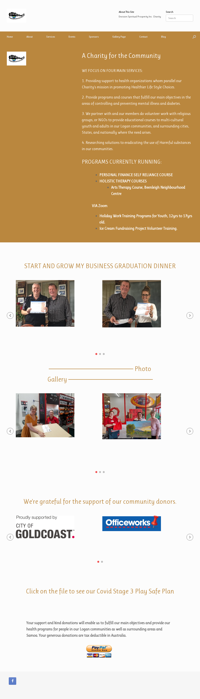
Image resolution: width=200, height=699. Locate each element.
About (29, 36)
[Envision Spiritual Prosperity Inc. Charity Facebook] (12, 681)
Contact (143, 36)
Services (50, 36)
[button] (194, 36)
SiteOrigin (104, 691)
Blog (163, 36)
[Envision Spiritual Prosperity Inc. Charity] (16, 16)
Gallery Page (119, 36)
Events (72, 36)
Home (10, 36)
